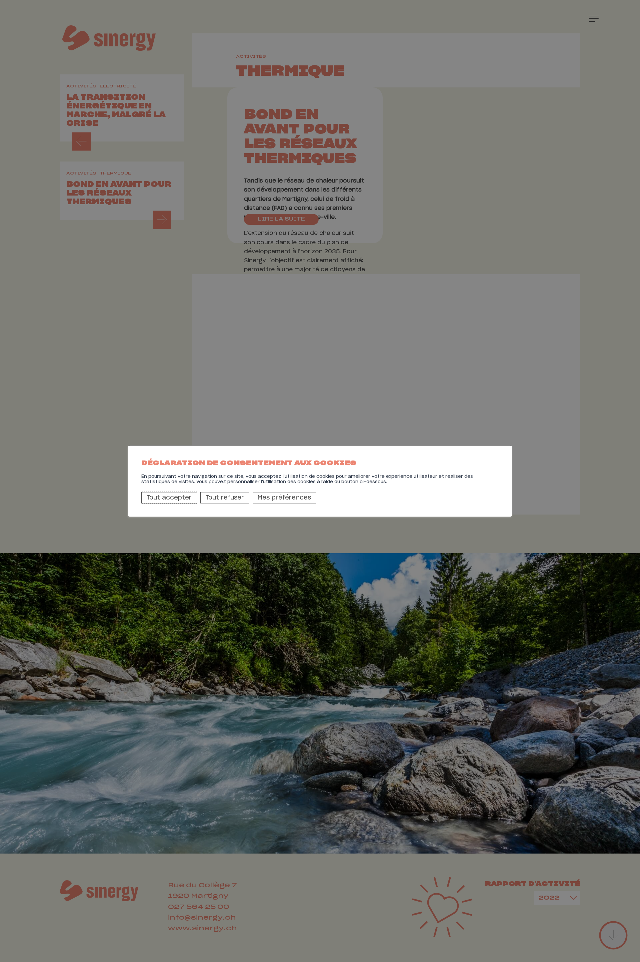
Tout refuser (224, 498)
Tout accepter (169, 498)
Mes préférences (284, 498)
